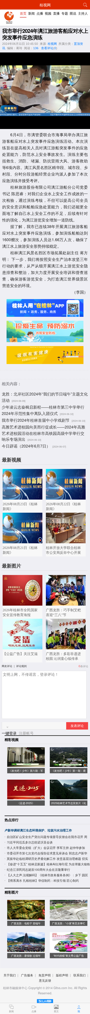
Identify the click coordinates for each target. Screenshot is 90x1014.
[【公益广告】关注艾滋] (22, 647)
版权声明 (62, 975)
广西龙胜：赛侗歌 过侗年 (26, 955)
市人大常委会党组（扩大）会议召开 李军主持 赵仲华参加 (46, 847)
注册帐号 (26, 733)
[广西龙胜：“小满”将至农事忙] (68, 917)
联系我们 (79, 975)
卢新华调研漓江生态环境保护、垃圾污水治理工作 (38, 830)
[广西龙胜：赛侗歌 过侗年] (26, 949)
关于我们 (9, 975)
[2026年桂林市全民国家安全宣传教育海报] (22, 603)
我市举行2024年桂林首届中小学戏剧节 (35, 420)
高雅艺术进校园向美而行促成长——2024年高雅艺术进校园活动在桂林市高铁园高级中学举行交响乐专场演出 (43, 433)
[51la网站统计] (45, 1000)
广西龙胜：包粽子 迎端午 (26, 923)
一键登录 (10, 733)
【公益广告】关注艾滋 (20, 654)
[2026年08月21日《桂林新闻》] (22, 541)
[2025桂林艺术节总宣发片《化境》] (68, 797)
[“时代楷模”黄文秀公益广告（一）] (68, 949)
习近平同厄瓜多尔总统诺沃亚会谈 (30, 842)
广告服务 (27, 975)
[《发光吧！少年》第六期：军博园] (26, 764)
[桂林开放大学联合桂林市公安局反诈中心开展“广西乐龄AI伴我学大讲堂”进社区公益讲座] (66, 541)
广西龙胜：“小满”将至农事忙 (68, 923)
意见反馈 (45, 980)
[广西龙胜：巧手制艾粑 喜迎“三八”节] (66, 603)
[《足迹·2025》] (26, 797)
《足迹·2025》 (26, 803)
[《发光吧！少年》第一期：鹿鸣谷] (68, 764)
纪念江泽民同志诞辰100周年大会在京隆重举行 (38, 869)
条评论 (84, 666)
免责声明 (44, 975)
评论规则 (21, 666)
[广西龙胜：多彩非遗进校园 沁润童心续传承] (66, 647)
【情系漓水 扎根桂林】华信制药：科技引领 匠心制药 (43, 880)
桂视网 (52, 43)
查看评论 (47, 48)
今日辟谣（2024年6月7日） (26, 446)
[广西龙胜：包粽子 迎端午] (26, 917)
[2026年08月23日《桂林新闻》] (22, 497)
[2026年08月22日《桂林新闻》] (66, 497)
